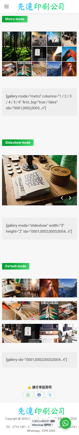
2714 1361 (19, 426)
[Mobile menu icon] (6, 6)
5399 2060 (48, 430)
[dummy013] (17, 46)
